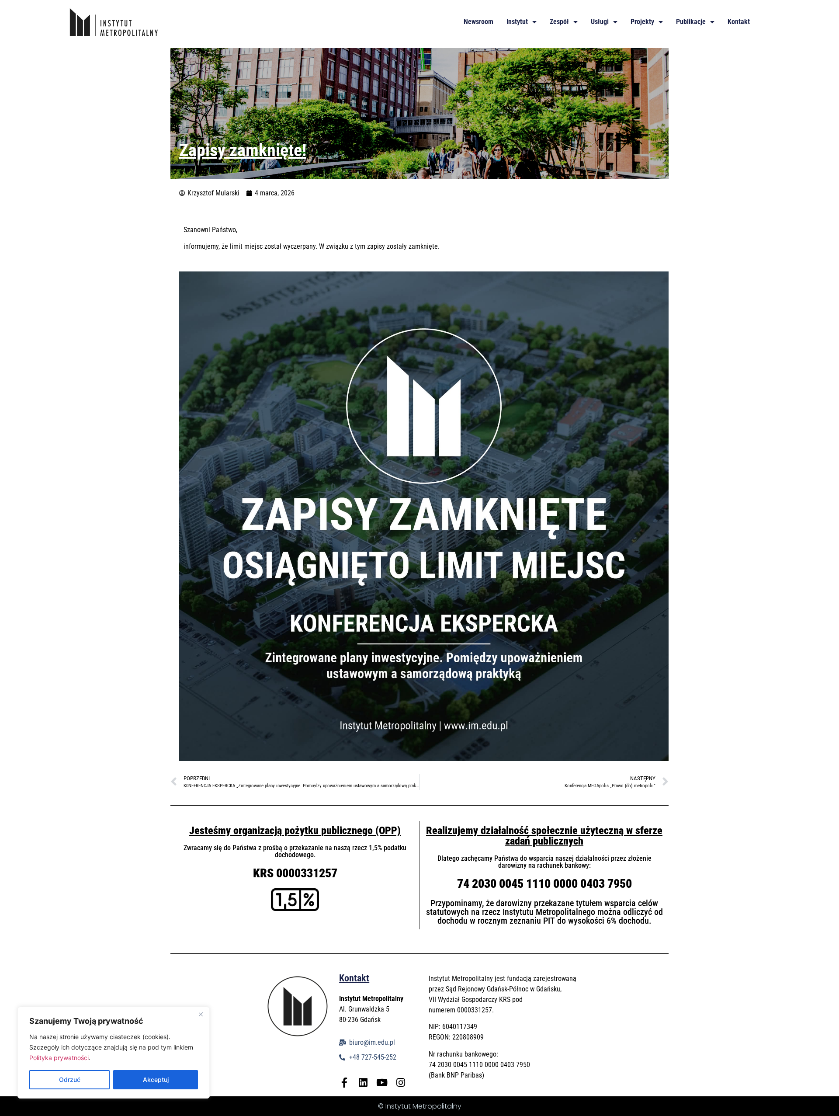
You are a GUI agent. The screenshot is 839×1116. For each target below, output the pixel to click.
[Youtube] (382, 1083)
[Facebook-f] (344, 1083)
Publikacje (691, 21)
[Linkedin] (363, 1083)
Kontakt (739, 21)
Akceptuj (156, 1079)
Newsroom (478, 21)
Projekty (642, 21)
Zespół (559, 21)
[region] (113, 1053)
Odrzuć (69, 1079)
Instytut (517, 21)
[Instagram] (400, 1083)
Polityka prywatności (59, 1057)
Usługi (600, 21)
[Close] (200, 1014)
